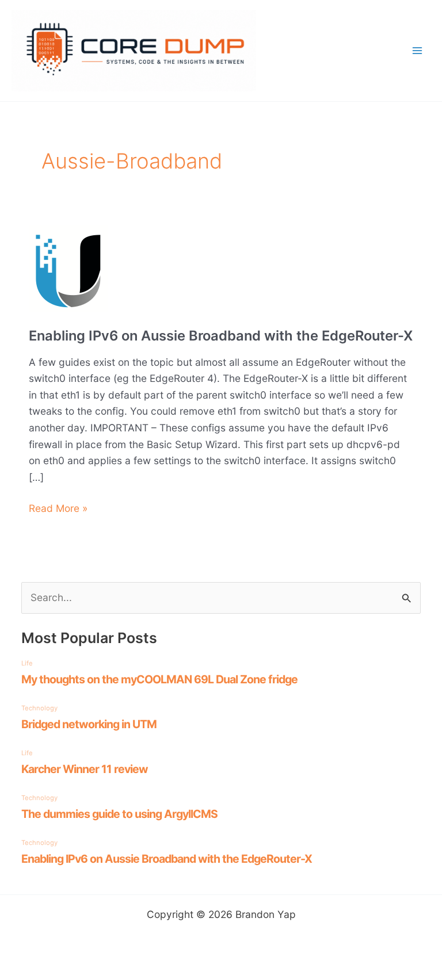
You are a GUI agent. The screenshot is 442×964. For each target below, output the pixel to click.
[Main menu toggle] (417, 50)
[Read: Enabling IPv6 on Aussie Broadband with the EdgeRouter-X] (68, 268)
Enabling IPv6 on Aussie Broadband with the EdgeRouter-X (221, 335)
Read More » (58, 509)
